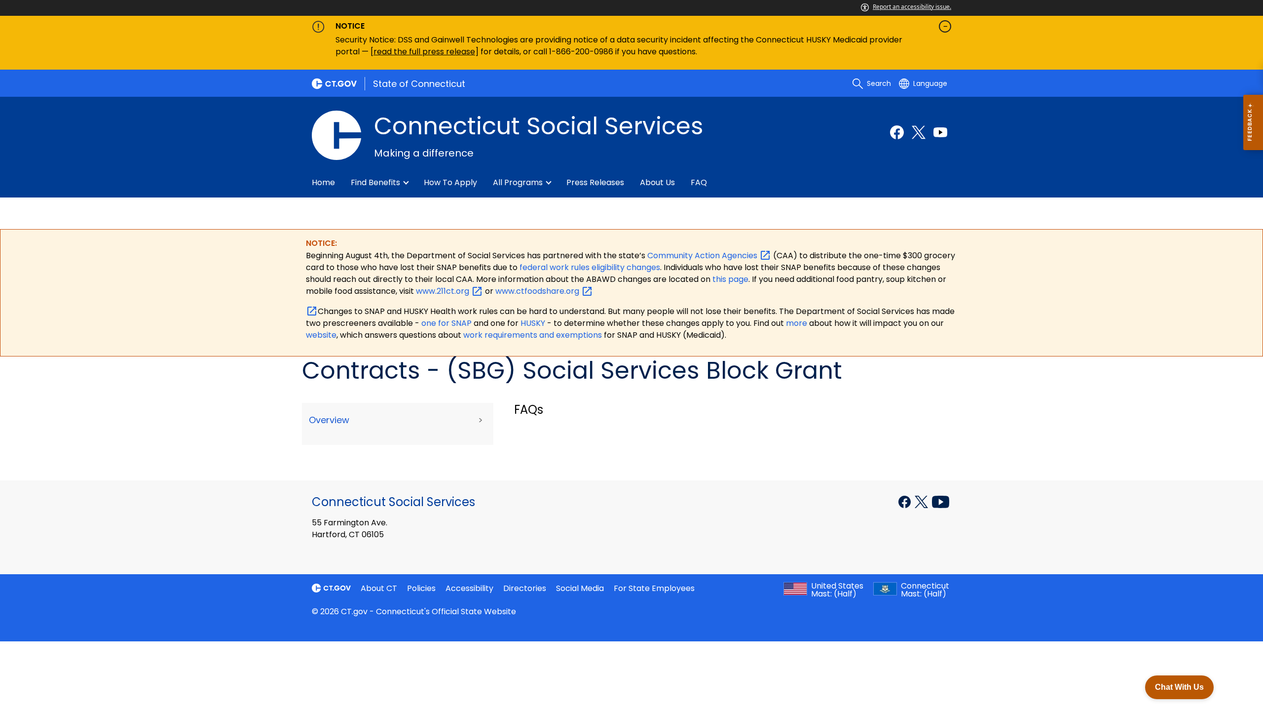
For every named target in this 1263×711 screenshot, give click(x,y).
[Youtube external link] (940, 132)
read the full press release (424, 51)
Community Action (703, 255)
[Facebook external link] (897, 132)
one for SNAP (446, 323)
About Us (657, 182)
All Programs (518, 182)
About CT (379, 588)
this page (729, 279)
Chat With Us (1179, 687)
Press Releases (595, 182)
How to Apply (450, 182)
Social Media (580, 588)
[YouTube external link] (940, 501)
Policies (421, 588)
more (797, 323)
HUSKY (533, 323)
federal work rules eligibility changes (590, 267)
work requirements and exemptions (532, 335)
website (321, 335)
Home (323, 182)
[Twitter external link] (919, 132)
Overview (329, 420)
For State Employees (654, 588)
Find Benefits (375, 182)
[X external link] (922, 501)
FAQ (699, 182)
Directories (524, 588)
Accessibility (469, 588)
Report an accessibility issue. (912, 6)
